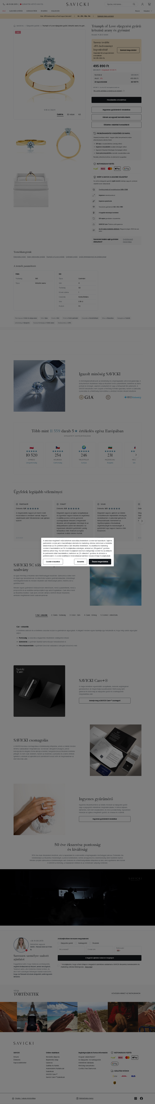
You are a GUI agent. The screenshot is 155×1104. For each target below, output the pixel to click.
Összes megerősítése (100, 561)
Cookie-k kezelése (53, 561)
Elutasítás (80, 561)
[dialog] (77, 552)
